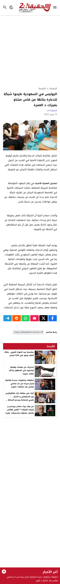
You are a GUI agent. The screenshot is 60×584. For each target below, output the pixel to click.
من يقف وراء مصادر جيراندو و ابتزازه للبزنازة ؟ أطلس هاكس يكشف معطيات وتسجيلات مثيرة (19, 410)
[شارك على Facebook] (52, 318)
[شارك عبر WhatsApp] (25, 318)
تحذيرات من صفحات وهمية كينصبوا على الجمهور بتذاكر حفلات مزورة (21, 370)
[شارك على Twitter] (43, 318)
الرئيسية (42, 88)
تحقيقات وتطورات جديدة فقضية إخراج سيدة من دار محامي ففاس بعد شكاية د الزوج (19, 383)
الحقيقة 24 (52, 110)
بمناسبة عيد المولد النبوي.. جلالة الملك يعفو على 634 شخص (19, 353)
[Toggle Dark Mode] (11, 7)
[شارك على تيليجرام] (7, 318)
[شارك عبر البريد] (34, 318)
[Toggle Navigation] (56, 7)
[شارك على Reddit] (16, 318)
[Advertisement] (30, 51)
